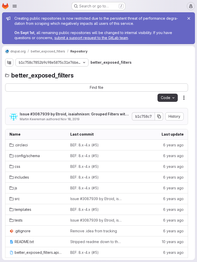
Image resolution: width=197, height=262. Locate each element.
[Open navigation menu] (15, 6)
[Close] (189, 18)
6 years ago (173, 145)
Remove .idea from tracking (93, 231)
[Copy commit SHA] (159, 116)
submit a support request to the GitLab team (91, 38)
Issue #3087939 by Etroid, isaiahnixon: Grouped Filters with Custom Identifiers (73, 114)
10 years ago (173, 241)
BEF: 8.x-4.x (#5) (84, 145)
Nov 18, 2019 (70, 119)
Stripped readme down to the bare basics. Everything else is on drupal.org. (96, 241)
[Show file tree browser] (9, 62)
